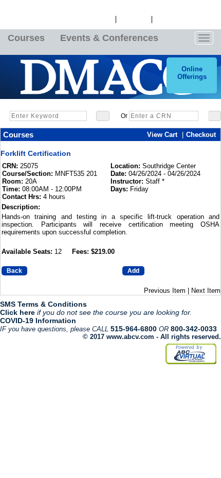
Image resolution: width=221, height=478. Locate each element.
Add (133, 270)
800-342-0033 (194, 329)
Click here (17, 312)
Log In (103, 19)
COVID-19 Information (38, 320)
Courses (26, 38)
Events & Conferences (109, 38)
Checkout (201, 134)
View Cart (134, 19)
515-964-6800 (133, 329)
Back (14, 270)
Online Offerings (192, 73)
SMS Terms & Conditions (43, 304)
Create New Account (186, 19)
